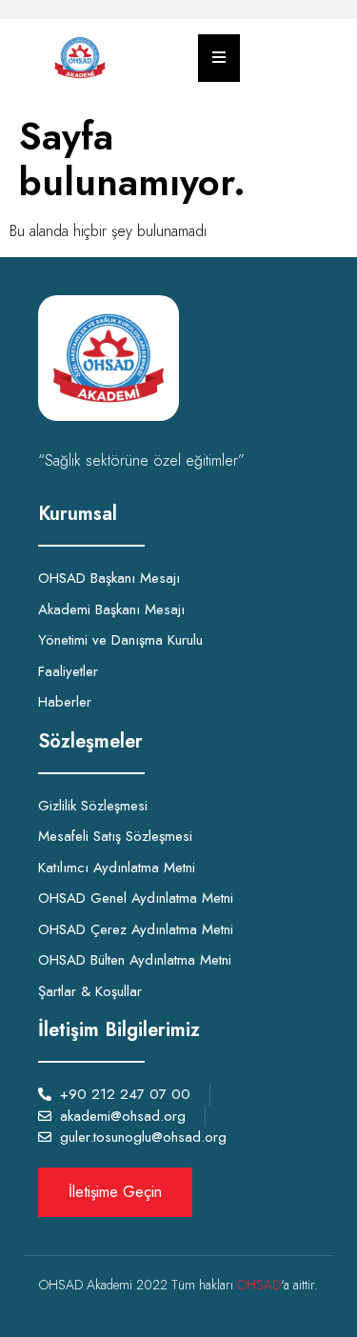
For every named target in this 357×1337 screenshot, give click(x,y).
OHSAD (259, 1284)
